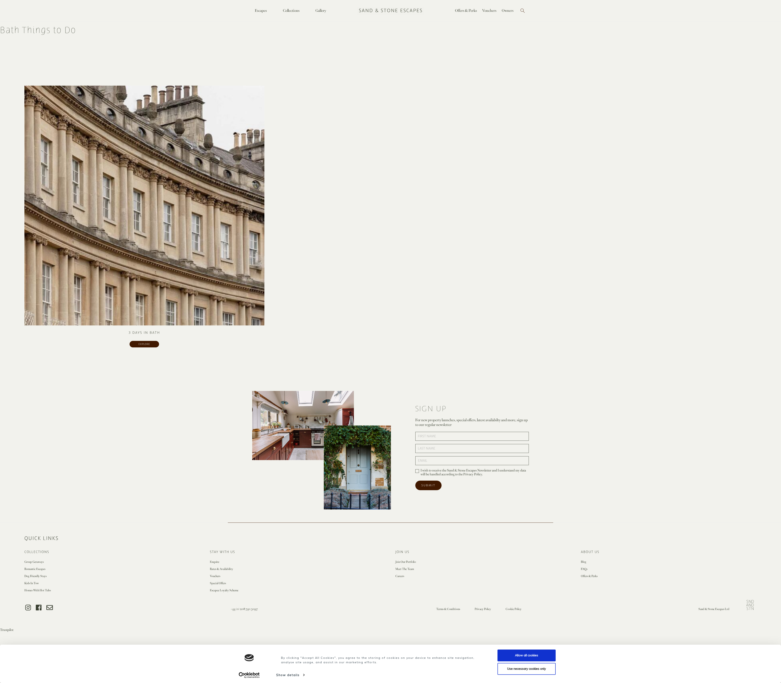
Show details (288, 675)
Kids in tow (31, 583)
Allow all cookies (526, 655)
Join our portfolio (405, 561)
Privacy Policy (483, 609)
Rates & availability (221, 569)
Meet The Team (404, 569)
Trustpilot (6, 630)
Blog (583, 561)
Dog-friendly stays (35, 576)
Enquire (214, 561)
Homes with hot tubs (37, 590)
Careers (399, 576)
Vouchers (215, 576)
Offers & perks (589, 576)
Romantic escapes (34, 569)
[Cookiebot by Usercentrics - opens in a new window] (249, 675)
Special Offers (218, 583)
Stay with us (222, 552)
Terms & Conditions (448, 609)
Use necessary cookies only (526, 669)
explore (144, 344)
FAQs (584, 569)
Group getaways (34, 561)
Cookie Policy (513, 609)
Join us (402, 552)
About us (590, 552)
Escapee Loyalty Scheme (224, 590)
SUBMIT (428, 485)
